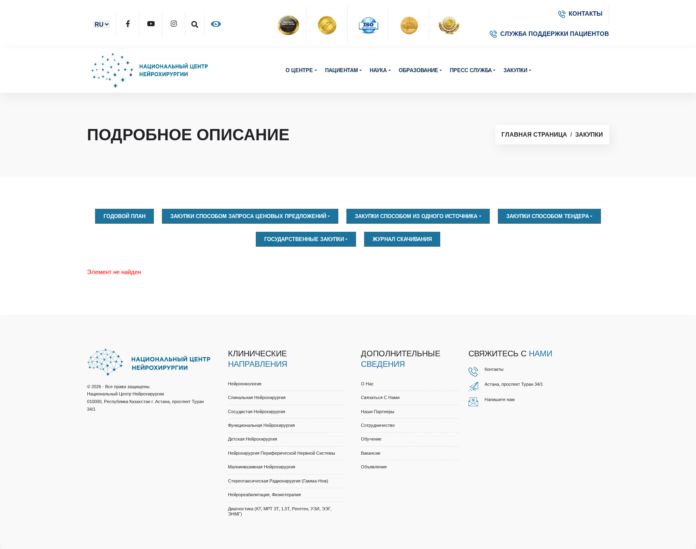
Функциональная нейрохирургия (261, 425)
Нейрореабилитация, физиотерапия (264, 494)
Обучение (371, 439)
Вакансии (370, 453)
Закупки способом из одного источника (416, 216)
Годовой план (124, 216)
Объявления (374, 466)
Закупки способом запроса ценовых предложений (248, 216)
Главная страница (534, 134)
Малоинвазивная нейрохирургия (261, 466)
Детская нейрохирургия (252, 439)
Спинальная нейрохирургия (257, 397)
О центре (299, 70)
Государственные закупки (304, 239)
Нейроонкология (244, 383)
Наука (378, 70)
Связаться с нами (380, 397)
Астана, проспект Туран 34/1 (514, 384)
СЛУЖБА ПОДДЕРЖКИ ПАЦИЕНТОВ (554, 33)
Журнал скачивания (402, 239)
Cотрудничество (378, 425)
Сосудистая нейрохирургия (256, 411)
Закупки (515, 70)
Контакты (494, 369)
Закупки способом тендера (547, 216)
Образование (418, 70)
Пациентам (341, 70)
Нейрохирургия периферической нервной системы (281, 453)
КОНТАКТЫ (586, 13)
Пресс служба (471, 70)
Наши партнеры (377, 411)
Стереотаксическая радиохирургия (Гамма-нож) (278, 480)
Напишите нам (500, 399)
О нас (367, 383)
